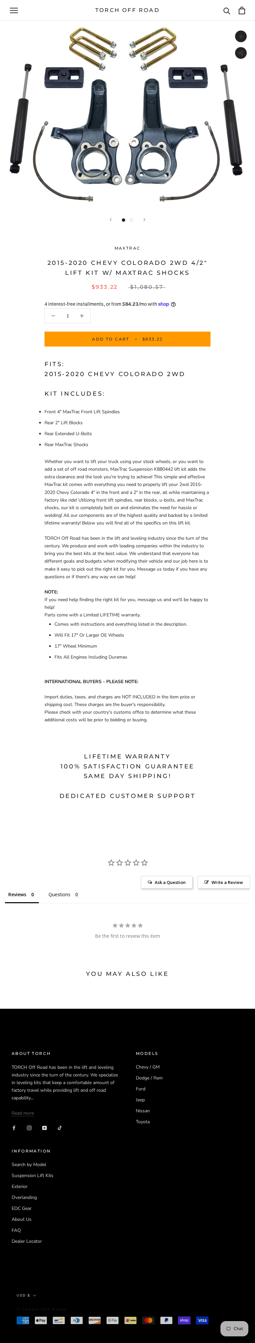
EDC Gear (22, 1208)
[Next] (144, 219)
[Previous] (111, 219)
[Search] (226, 10)
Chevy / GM (148, 1067)
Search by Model (29, 1164)
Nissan (143, 1111)
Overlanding (24, 1197)
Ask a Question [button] (170, 882)
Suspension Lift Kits (32, 1175)
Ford (140, 1089)
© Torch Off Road (41, 1309)
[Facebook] (14, 1127)
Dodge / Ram (149, 1078)
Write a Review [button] (227, 882)
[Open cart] (242, 10)
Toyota (143, 1122)
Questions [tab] (59, 894)
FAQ (16, 1230)
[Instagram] (29, 1127)
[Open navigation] (14, 10)
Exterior (20, 1186)
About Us (22, 1219)
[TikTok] (59, 1127)
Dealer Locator (27, 1241)
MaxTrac (128, 248)
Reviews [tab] (17, 894)
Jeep (140, 1100)
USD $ (23, 1295)
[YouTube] (44, 1127)
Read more (23, 1113)
